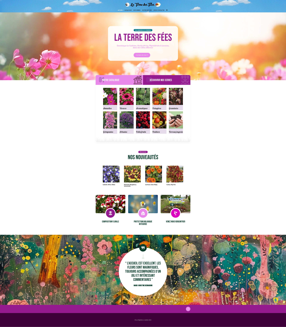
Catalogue (128, 10)
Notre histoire (147, 10)
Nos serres (136, 10)
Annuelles (107, 108)
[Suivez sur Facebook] (188, 309)
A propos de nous (141, 55)
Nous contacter (159, 10)
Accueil (120, 10)
